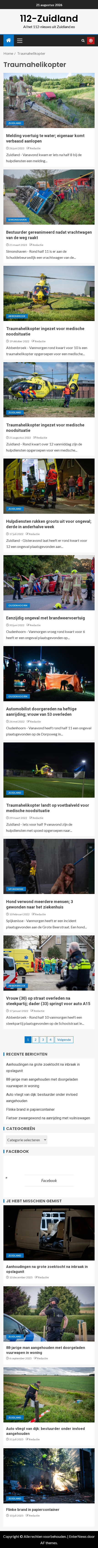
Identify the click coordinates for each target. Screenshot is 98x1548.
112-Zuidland (49, 18)
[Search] (83, 40)
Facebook (17, 1151)
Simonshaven (17, 219)
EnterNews (78, 1536)
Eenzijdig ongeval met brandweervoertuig (45, 618)
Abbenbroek (17, 316)
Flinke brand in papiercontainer (30, 1109)
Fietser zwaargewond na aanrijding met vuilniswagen (48, 1118)
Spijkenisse (16, 889)
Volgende (64, 1040)
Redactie (35, 148)
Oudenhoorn (18, 605)
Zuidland (14, 123)
